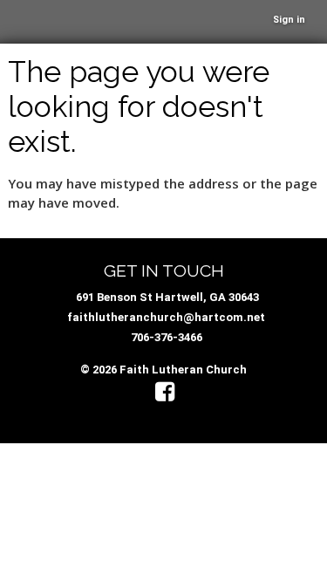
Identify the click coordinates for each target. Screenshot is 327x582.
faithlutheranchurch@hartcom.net (166, 317)
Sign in (289, 19)
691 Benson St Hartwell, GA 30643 (167, 297)
